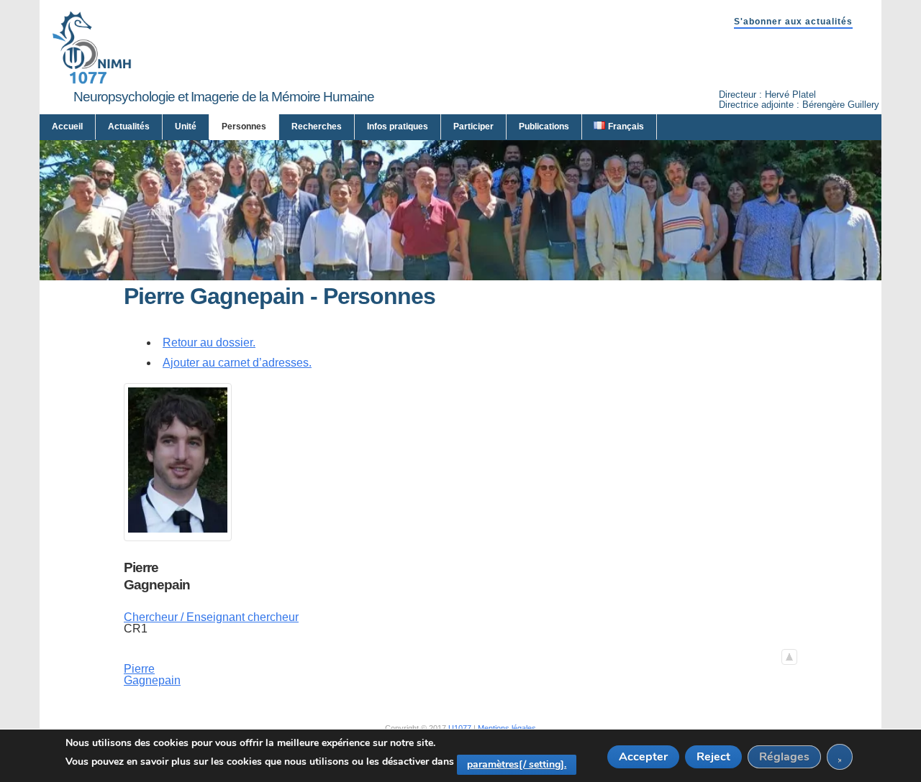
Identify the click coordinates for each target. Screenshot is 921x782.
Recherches (316, 126)
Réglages (784, 757)
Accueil (67, 126)
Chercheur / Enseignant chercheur (211, 617)
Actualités (129, 126)
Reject (713, 757)
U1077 (459, 728)
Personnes (244, 126)
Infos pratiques (397, 126)
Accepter (643, 757)
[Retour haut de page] (789, 656)
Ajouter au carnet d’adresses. (237, 362)
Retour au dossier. (209, 342)
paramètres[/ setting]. (516, 764)
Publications (544, 126)
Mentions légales (507, 728)
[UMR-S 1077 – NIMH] (92, 81)
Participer (473, 126)
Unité (185, 126)
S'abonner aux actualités (793, 22)
